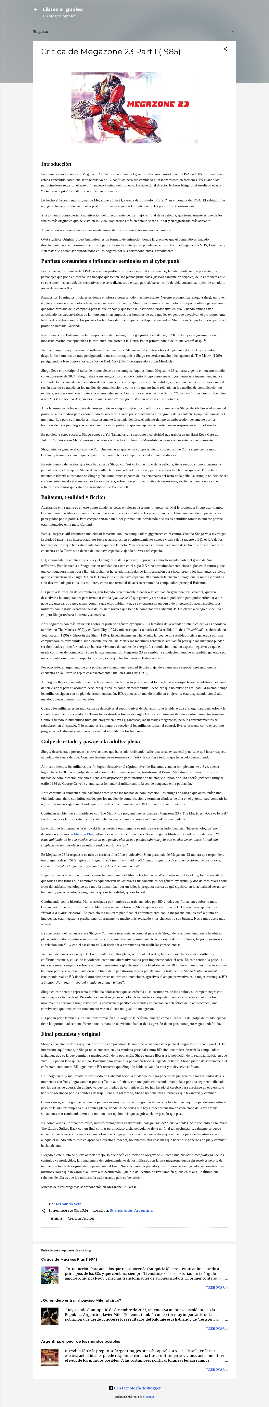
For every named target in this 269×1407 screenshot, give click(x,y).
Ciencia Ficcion (81, 1218)
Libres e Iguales (63, 9)
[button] (225, 49)
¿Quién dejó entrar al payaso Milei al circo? (81, 1300)
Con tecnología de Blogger (137, 1388)
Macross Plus (83, 834)
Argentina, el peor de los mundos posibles (80, 1341)
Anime (57, 1218)
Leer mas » (217, 1287)
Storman (148, 1396)
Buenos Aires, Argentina (131, 1210)
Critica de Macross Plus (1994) (69, 1259)
